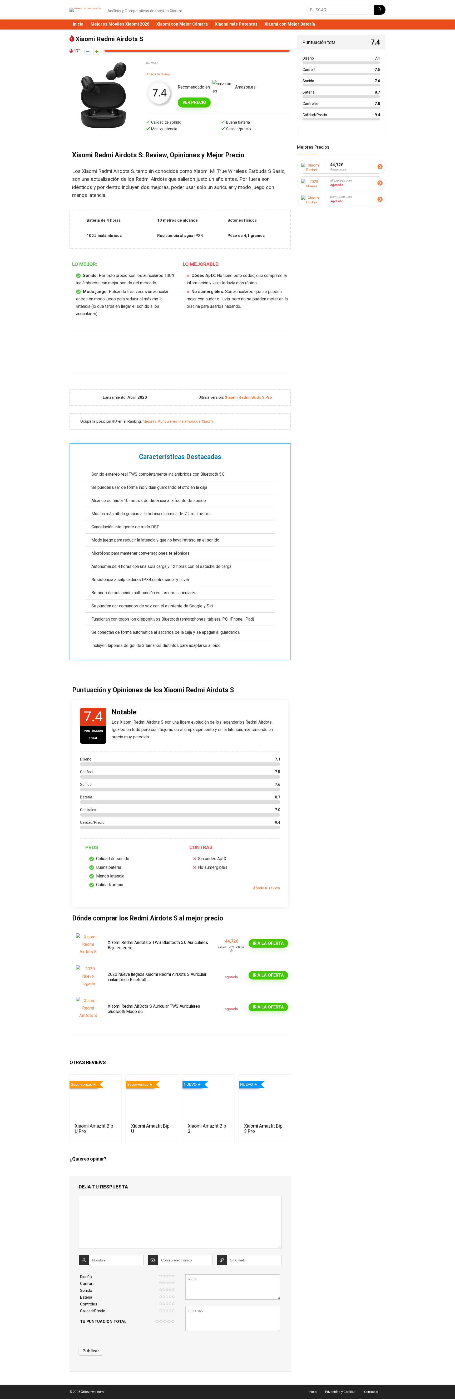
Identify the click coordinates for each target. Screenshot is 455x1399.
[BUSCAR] (379, 10)
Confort (87, 1283)
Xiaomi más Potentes (236, 24)
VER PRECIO (194, 102)
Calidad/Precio (92, 1311)
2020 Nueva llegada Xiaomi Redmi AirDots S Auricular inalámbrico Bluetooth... (157, 977)
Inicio (78, 24)
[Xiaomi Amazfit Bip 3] (208, 1098)
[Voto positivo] (96, 51)
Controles (88, 1304)
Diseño (86, 1276)
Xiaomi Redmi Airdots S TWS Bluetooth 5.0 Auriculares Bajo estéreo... (158, 945)
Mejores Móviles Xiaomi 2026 (120, 24)
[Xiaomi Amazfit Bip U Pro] (95, 1098)
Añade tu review (158, 74)
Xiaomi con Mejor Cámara (182, 24)
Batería (86, 1297)
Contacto (371, 1392)
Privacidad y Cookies (340, 1392)
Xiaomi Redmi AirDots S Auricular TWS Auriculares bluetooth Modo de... (154, 1009)
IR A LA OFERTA (268, 943)
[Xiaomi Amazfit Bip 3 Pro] (265, 1098)
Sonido (86, 1290)
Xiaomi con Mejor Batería (290, 24)
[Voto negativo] (87, 51)
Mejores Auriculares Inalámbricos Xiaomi (178, 421)
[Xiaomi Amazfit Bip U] (152, 1098)
